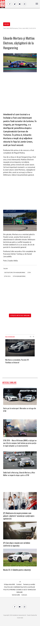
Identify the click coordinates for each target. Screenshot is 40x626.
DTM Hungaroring (19, 276)
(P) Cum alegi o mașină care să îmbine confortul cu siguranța (16, 544)
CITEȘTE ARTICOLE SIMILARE (20, 315)
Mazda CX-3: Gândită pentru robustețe (17, 569)
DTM (29, 272)
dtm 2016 (7, 276)
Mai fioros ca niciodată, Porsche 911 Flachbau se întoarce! (17, 361)
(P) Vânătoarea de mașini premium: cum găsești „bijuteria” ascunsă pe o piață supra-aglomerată (19, 516)
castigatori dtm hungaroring (14, 272)
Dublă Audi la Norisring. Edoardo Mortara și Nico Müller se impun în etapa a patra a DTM (19, 473)
